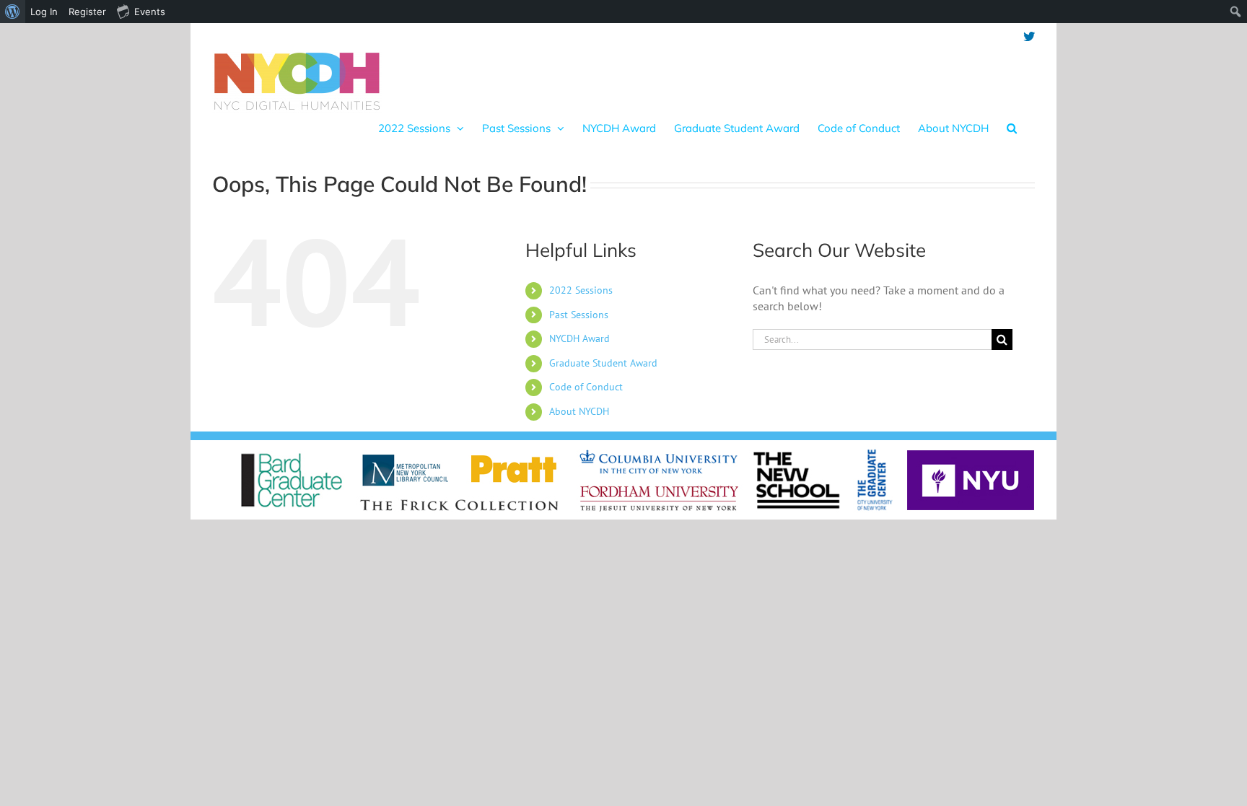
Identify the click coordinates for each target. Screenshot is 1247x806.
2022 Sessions (581, 290)
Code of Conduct (586, 386)
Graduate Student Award (603, 362)
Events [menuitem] (149, 11)
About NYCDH (579, 411)
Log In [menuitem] (44, 11)
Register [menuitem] (87, 11)
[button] (1012, 127)
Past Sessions (578, 314)
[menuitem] (12, 11)
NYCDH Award (579, 338)
